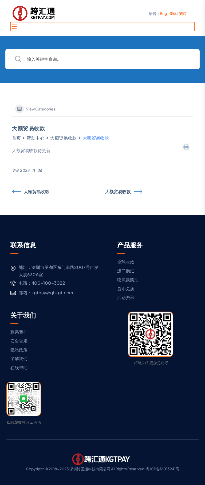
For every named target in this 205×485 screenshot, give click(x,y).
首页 (16, 138)
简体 (173, 13)
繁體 (183, 13)
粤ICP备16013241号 (162, 468)
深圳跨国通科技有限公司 (90, 468)
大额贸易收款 (63, 138)
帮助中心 (35, 138)
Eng (163, 13)
